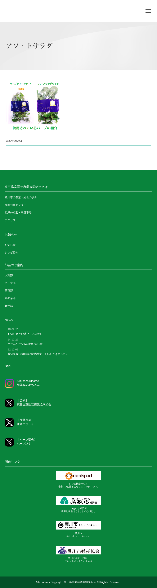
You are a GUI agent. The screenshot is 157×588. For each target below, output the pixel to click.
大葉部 (9, 275)
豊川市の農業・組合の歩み (21, 197)
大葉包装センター (15, 205)
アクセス (10, 220)
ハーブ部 (10, 283)
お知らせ (10, 244)
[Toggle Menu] (148, 11)
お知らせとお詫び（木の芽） (25, 333)
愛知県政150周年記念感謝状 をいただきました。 (38, 354)
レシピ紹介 (11, 252)
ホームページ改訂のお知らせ (25, 343)
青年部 (9, 305)
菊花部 (9, 290)
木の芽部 (10, 298)
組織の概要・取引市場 (18, 212)
